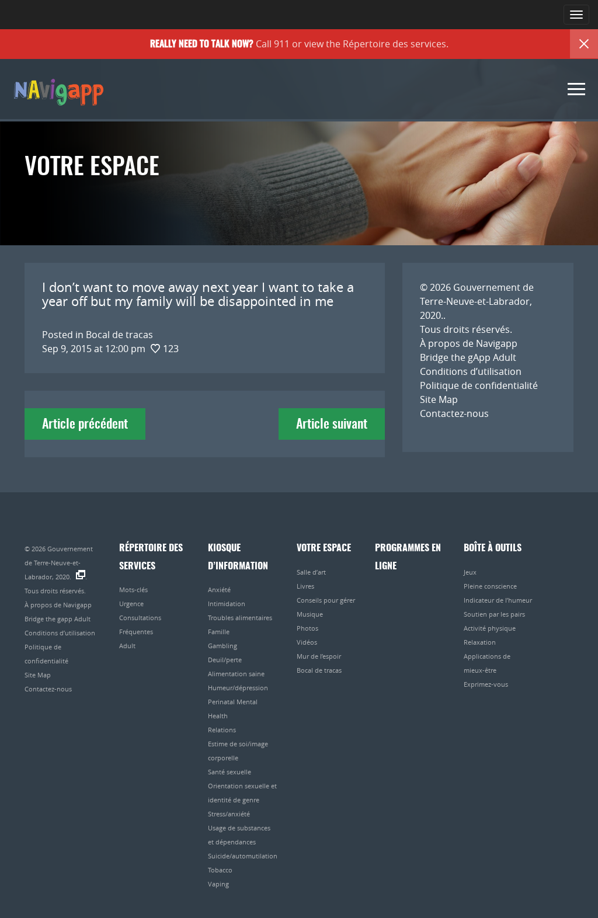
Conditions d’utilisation (470, 371)
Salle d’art (311, 572)
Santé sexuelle (229, 771)
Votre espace (324, 548)
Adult (127, 645)
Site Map (439, 399)
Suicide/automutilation (242, 855)
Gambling (222, 645)
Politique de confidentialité (479, 385)
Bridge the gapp (58, 91)
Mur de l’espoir (319, 656)
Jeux (470, 572)
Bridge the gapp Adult (58, 618)
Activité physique (490, 628)
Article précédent (85, 424)
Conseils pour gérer (326, 600)
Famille (219, 631)
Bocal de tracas (319, 670)
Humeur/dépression (238, 687)
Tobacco (220, 869)
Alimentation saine (236, 673)
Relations (222, 729)
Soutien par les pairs (494, 614)
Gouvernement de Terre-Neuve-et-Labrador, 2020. (477, 301)
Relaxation (480, 642)
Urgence (131, 603)
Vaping (218, 883)
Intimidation (226, 603)
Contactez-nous (454, 413)
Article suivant (331, 424)
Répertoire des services (394, 43)
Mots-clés (133, 589)
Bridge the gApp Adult (468, 357)
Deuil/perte (225, 659)
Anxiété (219, 589)
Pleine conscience (490, 586)
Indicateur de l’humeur (498, 600)
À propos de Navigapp (468, 343)
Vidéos (307, 642)
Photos (307, 628)
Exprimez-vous (486, 684)
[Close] (584, 43)
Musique (310, 614)
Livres (305, 586)
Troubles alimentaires (240, 617)
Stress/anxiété (229, 813)
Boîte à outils (492, 548)
